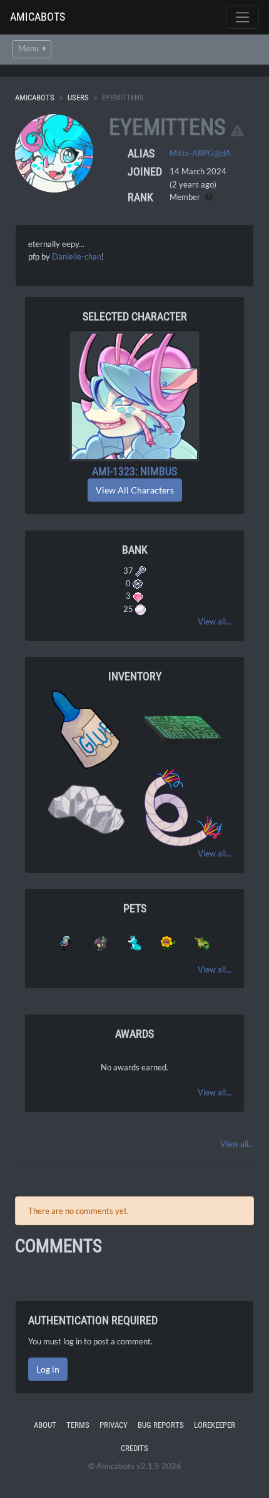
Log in (47, 1369)
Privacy (113, 1425)
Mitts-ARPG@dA (200, 153)
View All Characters (135, 490)
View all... (214, 621)
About (45, 1425)
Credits (134, 1448)
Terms (77, 1425)
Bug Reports (161, 1425)
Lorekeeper (214, 1425)
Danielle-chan (76, 256)
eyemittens (167, 127)
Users (78, 97)
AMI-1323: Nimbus (134, 471)
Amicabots (37, 16)
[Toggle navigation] (242, 17)
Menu (29, 48)
